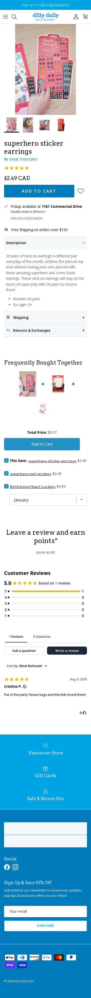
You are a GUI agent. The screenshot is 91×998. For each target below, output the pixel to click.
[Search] (16, 16)
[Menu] (5, 16)
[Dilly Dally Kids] (45, 16)
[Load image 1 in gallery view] (45, 69)
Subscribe (45, 926)
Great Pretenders (23, 159)
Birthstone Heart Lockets (32, 487)
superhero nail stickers (30, 474)
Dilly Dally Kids (23, 981)
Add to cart (39, 191)
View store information (27, 218)
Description (16, 242)
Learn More (45, 552)
